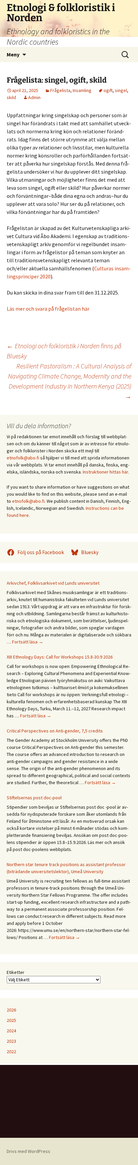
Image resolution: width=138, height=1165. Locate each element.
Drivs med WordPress (28, 1151)
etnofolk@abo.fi (23, 458)
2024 (11, 1031)
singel (121, 90)
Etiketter (15, 972)
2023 (11, 1041)
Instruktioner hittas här (105, 472)
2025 (11, 1020)
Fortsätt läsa (27, 642)
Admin (34, 97)
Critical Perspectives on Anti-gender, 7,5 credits (55, 731)
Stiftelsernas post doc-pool (34, 798)
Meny (13, 54)
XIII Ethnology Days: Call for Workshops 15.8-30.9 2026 (60, 657)
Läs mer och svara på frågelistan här (48, 308)
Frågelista (60, 90)
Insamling (82, 90)
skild (11, 97)
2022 (11, 1051)
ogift (108, 90)
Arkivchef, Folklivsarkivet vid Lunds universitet (53, 583)
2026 (11, 1010)
